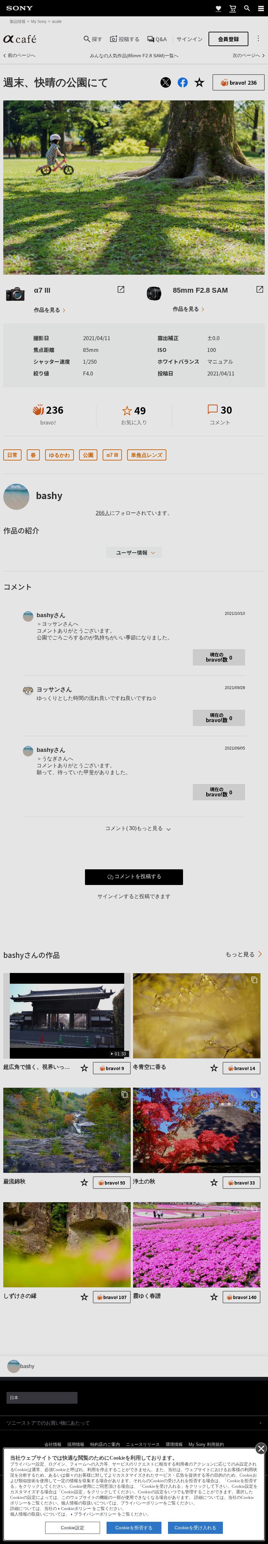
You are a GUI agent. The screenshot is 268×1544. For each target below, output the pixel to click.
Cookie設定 (72, 1527)
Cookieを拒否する (134, 1527)
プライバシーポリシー (95, 1514)
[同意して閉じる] (260, 1448)
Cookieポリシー (76, 1508)
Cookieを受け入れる (195, 1527)
